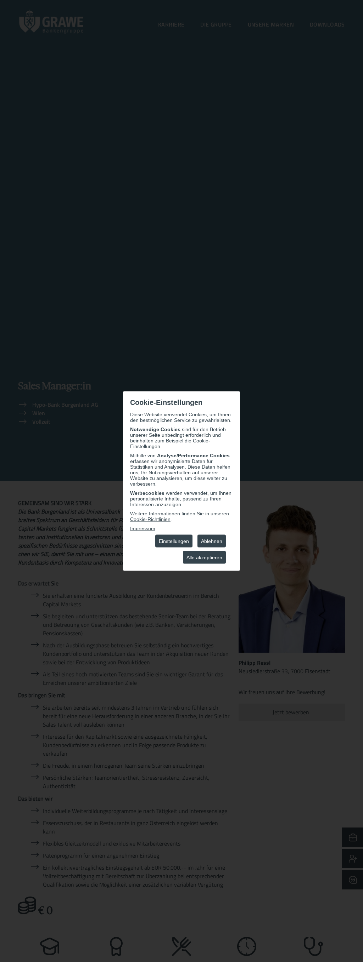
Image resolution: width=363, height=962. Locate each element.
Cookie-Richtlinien (150, 519)
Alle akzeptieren (204, 557)
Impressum (142, 528)
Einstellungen (174, 541)
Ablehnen (211, 541)
